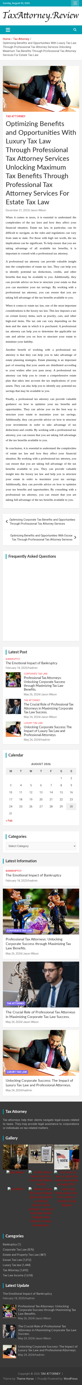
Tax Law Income (13, 1275)
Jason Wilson (38, 210)
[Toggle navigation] (8, 29)
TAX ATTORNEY (50, 1373)
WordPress (71, 1378)
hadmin (33, 667)
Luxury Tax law (33, 723)
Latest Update (17, 1286)
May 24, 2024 (32, 716)
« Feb (9, 820)
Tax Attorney (15, 116)
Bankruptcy (13, 659)
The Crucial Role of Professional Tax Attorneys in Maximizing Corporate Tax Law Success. (48, 708)
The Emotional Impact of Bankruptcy (31, 663)
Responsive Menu (75, 3)
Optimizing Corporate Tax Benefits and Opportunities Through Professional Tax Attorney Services (42, 521)
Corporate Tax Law (35, 673)
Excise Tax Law (12, 1260)
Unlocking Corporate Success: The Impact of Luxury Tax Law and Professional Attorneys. (48, 731)
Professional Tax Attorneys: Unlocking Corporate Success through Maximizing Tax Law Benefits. (38, 944)
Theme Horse (25, 1378)
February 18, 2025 (16, 667)
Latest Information (21, 861)
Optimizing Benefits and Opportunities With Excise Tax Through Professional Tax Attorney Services (41, 537)
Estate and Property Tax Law (21, 1254)
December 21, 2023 (17, 210)
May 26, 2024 (32, 694)
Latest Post (17, 652)
